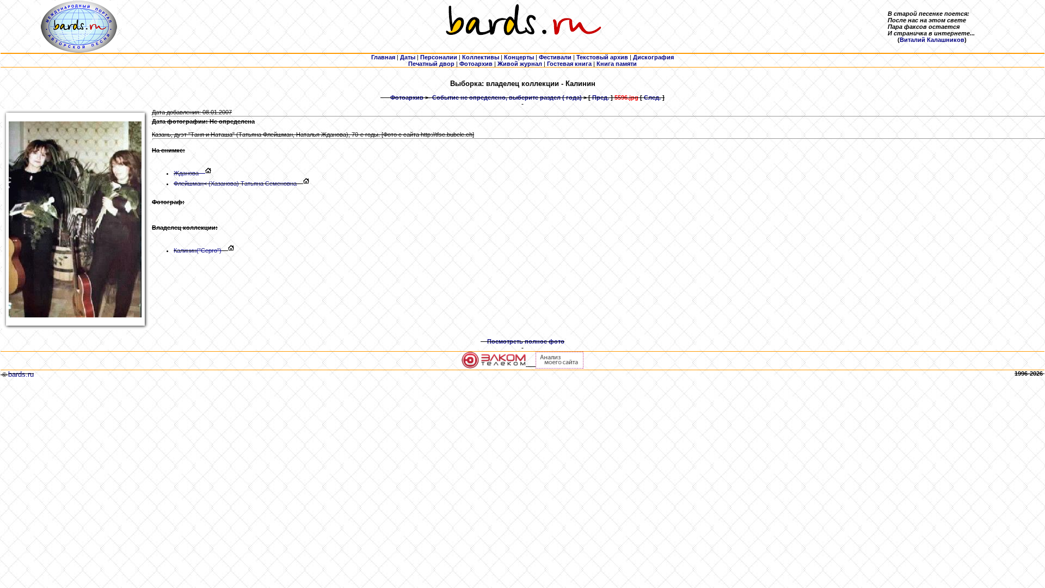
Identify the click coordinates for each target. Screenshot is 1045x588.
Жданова (186, 173)
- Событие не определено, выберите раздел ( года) (505, 97)
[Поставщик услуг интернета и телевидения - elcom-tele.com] (494, 366)
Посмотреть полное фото (525, 341)
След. (652, 97)
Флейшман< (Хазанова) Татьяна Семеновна (235, 183)
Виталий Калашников (932, 39)
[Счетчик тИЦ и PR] (559, 366)
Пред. (600, 97)
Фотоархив (406, 97)
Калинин (198, 250)
